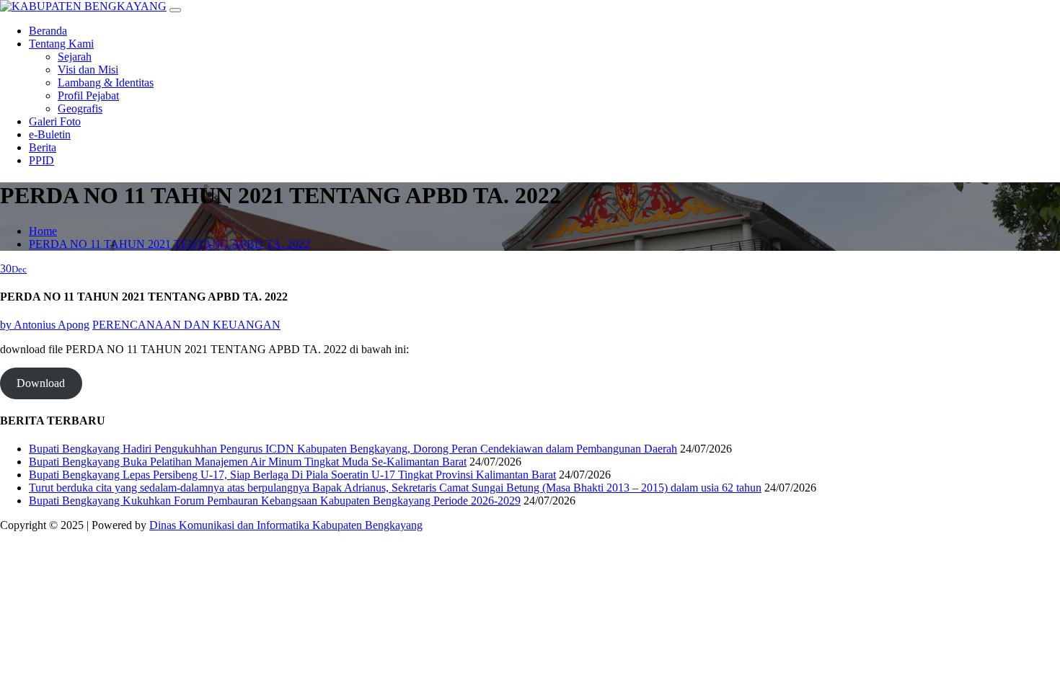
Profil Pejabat (88, 95)
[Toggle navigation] (175, 10)
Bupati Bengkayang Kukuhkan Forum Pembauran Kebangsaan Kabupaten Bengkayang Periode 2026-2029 (275, 500)
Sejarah (75, 56)
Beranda (48, 31)
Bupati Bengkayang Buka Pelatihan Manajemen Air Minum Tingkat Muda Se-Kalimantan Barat (248, 461)
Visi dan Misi (88, 69)
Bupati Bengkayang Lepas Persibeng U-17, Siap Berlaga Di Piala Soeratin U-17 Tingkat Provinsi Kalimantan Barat (292, 474)
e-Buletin (50, 134)
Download (41, 383)
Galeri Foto (55, 121)
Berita (42, 147)
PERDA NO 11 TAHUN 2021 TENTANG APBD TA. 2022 (169, 244)
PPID (41, 160)
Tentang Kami (61, 43)
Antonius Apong (44, 325)
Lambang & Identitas (106, 82)
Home (43, 231)
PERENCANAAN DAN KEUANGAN (186, 325)
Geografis (80, 108)
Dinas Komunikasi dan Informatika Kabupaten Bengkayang (286, 525)
